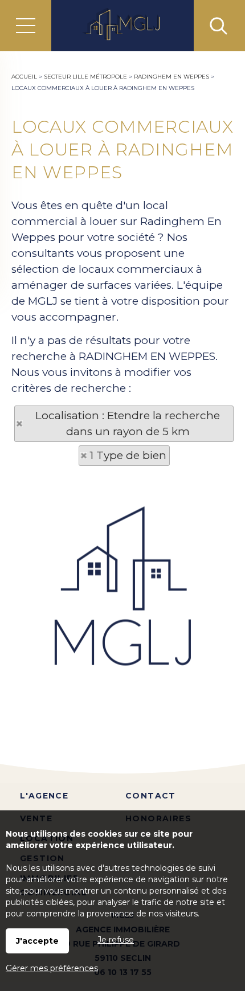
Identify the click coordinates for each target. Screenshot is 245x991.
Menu (25, 25)
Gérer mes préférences (52, 968)
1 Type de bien (127, 455)
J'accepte (37, 941)
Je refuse (115, 940)
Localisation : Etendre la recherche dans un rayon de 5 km (127, 423)
